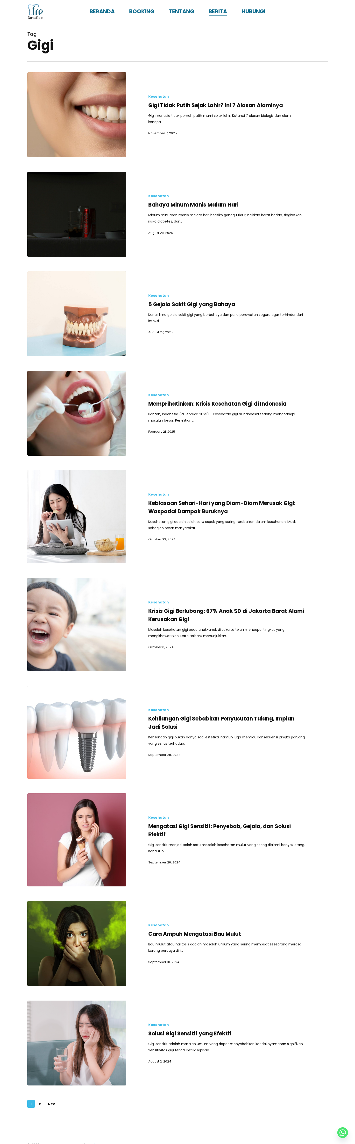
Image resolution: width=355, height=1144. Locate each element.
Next (52, 1104)
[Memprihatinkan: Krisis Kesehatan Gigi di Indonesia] (77, 413)
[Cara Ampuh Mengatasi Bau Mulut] (77, 943)
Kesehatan (158, 96)
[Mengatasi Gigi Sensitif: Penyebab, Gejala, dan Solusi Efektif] (77, 839)
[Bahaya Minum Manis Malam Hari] (77, 214)
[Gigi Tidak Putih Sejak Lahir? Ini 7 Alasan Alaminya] (77, 114)
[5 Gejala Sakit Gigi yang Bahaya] (77, 313)
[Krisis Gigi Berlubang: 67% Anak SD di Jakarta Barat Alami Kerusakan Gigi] (77, 624)
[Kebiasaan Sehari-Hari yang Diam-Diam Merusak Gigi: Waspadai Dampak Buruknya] (77, 516)
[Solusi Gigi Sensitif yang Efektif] (77, 1043)
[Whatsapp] (342, 1132)
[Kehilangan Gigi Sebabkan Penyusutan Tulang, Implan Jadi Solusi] (77, 732)
